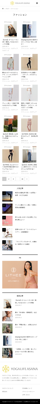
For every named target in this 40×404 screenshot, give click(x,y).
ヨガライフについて (7, 388)
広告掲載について (27, 388)
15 (22, 179)
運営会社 (4, 391)
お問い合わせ (26, 394)
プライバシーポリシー (28, 391)
